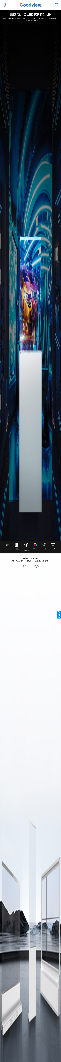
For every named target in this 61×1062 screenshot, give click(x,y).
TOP (59, 617)
